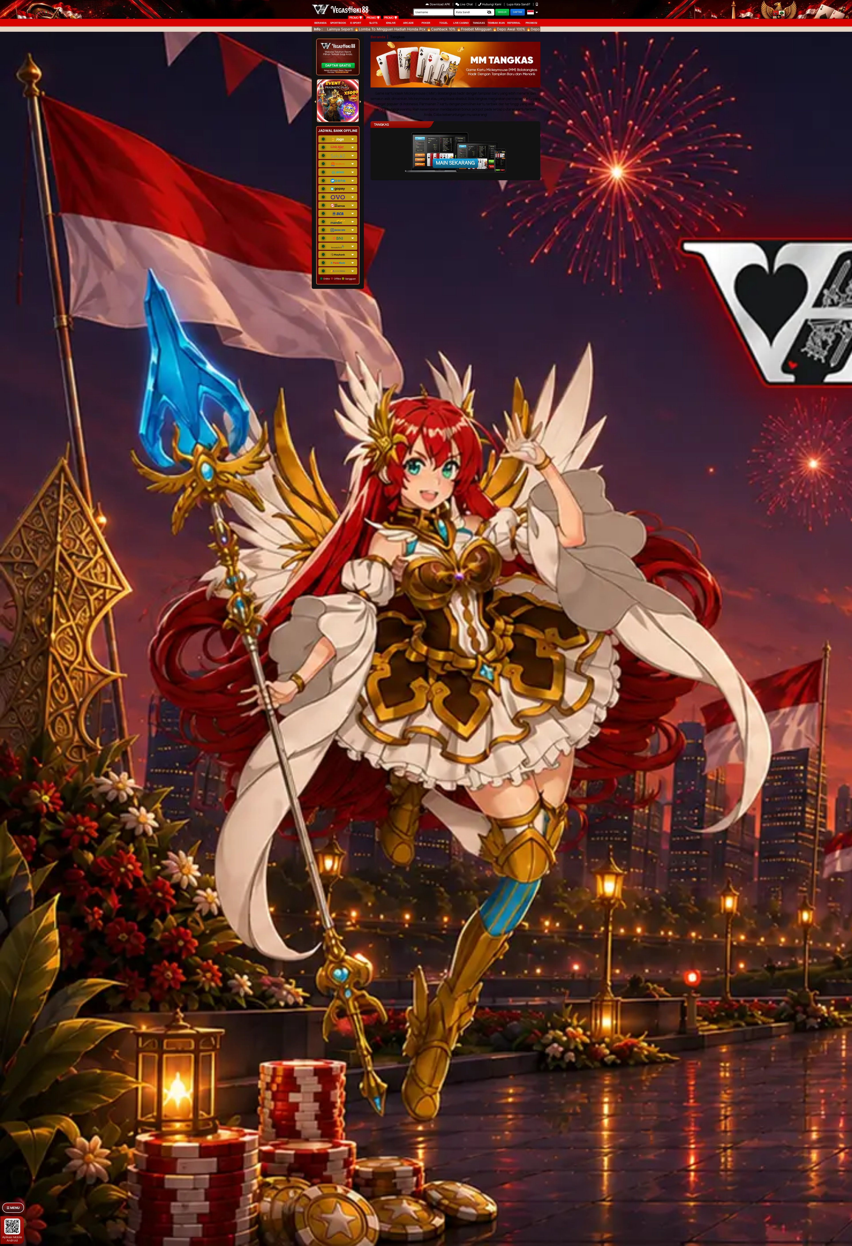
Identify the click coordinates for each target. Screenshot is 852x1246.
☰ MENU (13, 1208)
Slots (373, 23)
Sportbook (338, 23)
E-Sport (355, 23)
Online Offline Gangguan (339, 278)
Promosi (531, 23)
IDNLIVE (391, 23)
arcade (408, 23)
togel (443, 23)
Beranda (320, 23)
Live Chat (466, 4)
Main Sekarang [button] (455, 163)
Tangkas (479, 23)
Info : (318, 29)
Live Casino (461, 23)
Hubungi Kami (491, 4)
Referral (514, 23)
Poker (426, 23)
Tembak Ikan (496, 23)
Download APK (440, 4)
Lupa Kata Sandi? (519, 4)
